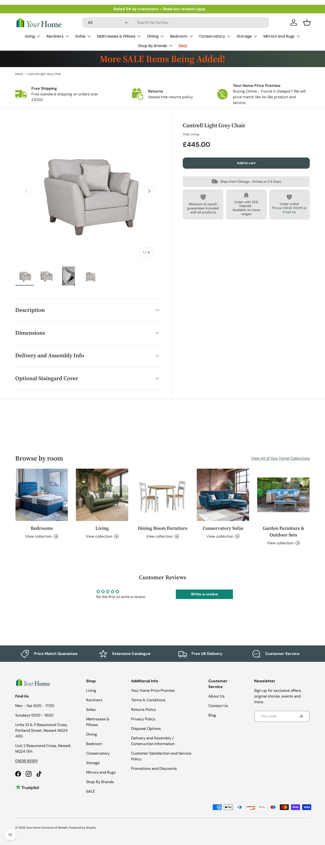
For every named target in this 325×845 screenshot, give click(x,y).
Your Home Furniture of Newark (47, 828)
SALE (183, 46)
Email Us (289, 212)
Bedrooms (42, 528)
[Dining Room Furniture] (162, 495)
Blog (212, 715)
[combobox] (175, 22)
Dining (152, 36)
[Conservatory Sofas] (223, 495)
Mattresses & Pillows (116, 36)
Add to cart (246, 163)
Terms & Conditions (148, 700)
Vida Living (191, 134)
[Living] (102, 495)
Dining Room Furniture (162, 528)
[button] (307, 22)
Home (19, 74)
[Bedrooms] (41, 495)
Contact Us (218, 705)
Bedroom (178, 36)
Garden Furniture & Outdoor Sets (283, 531)
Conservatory (212, 36)
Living (30, 36)
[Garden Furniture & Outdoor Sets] (283, 495)
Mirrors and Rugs (279, 36)
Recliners (55, 36)
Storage (244, 36)
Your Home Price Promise (153, 690)
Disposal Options (146, 728)
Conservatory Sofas (223, 528)
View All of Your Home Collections (280, 458)
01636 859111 (26, 760)
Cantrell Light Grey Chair (44, 74)
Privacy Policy (143, 719)
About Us (216, 696)
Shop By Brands (152, 46)
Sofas (80, 36)
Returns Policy (143, 709)
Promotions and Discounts (154, 768)
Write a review (204, 594)
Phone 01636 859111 (287, 208)
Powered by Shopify (82, 828)
